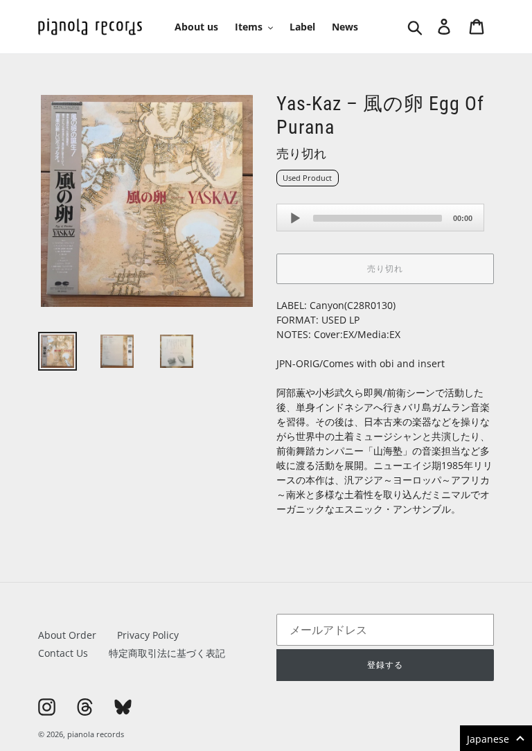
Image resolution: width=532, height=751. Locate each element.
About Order (67, 635)
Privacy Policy (148, 635)
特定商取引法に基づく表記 (167, 653)
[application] (380, 217)
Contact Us (63, 653)
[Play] (295, 218)
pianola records (95, 734)
